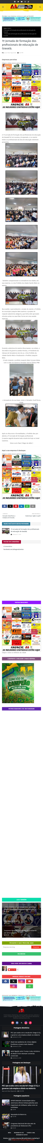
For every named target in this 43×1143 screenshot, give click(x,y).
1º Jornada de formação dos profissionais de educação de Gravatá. (19, 31)
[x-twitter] (13, 981)
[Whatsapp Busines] (37, 986)
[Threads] (5, 986)
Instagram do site (19, 1132)
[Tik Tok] (37, 981)
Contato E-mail (31, 1132)
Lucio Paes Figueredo (10, 52)
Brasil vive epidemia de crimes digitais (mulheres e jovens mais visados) (23, 1043)
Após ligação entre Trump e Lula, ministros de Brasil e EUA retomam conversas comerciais (25, 1053)
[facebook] (14, 2)
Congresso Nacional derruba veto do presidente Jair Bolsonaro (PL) (20, 932)
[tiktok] (28, 2)
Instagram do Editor (22, 1134)
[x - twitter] (18, 2)
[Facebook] (21, 986)
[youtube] (21, 2)
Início (9, 1132)
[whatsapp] (29, 986)
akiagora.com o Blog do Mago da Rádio (23, 1139)
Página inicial (7, 28)
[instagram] (25, 2)
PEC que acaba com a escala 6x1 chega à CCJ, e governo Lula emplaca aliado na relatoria (26, 1034)
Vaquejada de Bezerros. (12, 921)
